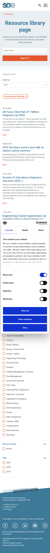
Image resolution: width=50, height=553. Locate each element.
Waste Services (12, 430)
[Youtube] (35, 525)
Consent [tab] (9, 230)
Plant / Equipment (13, 417)
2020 (8, 467)
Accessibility (7, 519)
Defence (9, 340)
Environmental (12, 363)
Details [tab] (25, 230)
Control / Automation (15, 336)
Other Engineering (13, 408)
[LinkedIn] (25, 525)
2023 (8, 463)
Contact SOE (39, 519)
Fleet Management (14, 376)
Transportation (12, 426)
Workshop (10, 435)
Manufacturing (12, 403)
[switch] (43, 283)
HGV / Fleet (10, 385)
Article (9, 449)
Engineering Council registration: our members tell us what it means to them (25, 219)
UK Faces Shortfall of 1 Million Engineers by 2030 (21, 113)
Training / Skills (12, 421)
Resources (9, 14)
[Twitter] (15, 525)
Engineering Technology (16, 358)
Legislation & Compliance (16, 399)
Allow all (25, 311)
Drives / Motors (12, 345)
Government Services (15, 381)
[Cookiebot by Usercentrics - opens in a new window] (36, 223)
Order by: (6, 80)
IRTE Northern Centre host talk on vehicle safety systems (23, 149)
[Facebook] (5, 525)
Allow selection (25, 319)
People (9, 412)
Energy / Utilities (12, 354)
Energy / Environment (15, 349)
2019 (8, 472)
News (5, 135)
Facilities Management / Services (19, 372)
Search (24, 58)
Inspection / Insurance (15, 394)
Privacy (30, 519)
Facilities (9, 367)
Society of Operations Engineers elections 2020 (22, 179)
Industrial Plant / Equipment (17, 390)
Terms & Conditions (20, 519)
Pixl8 (22, 545)
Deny (25, 328)
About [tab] (41, 230)
